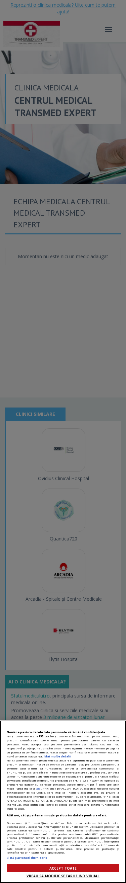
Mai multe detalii (57, 756)
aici (38, 788)
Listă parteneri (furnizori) (27, 858)
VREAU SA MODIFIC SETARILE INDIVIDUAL (63, 876)
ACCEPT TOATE (63, 868)
